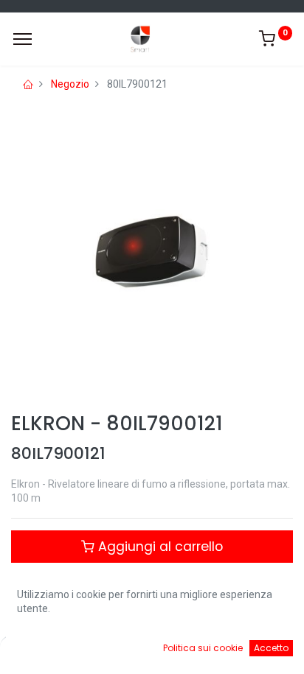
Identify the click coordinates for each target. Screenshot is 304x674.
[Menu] (22, 39)
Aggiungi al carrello (158, 546)
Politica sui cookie (203, 648)
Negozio (70, 84)
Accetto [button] (271, 648)
